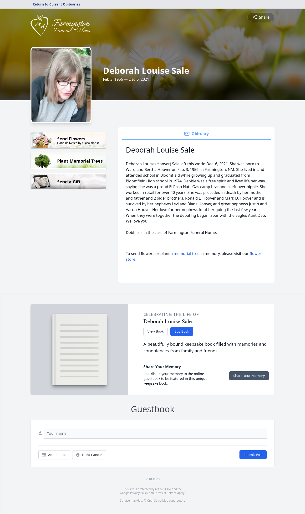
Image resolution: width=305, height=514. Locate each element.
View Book (155, 331)
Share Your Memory (249, 375)
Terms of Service (165, 493)
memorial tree (186, 253)
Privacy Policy (139, 493)
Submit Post (253, 454)
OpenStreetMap (157, 500)
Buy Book (181, 331)
